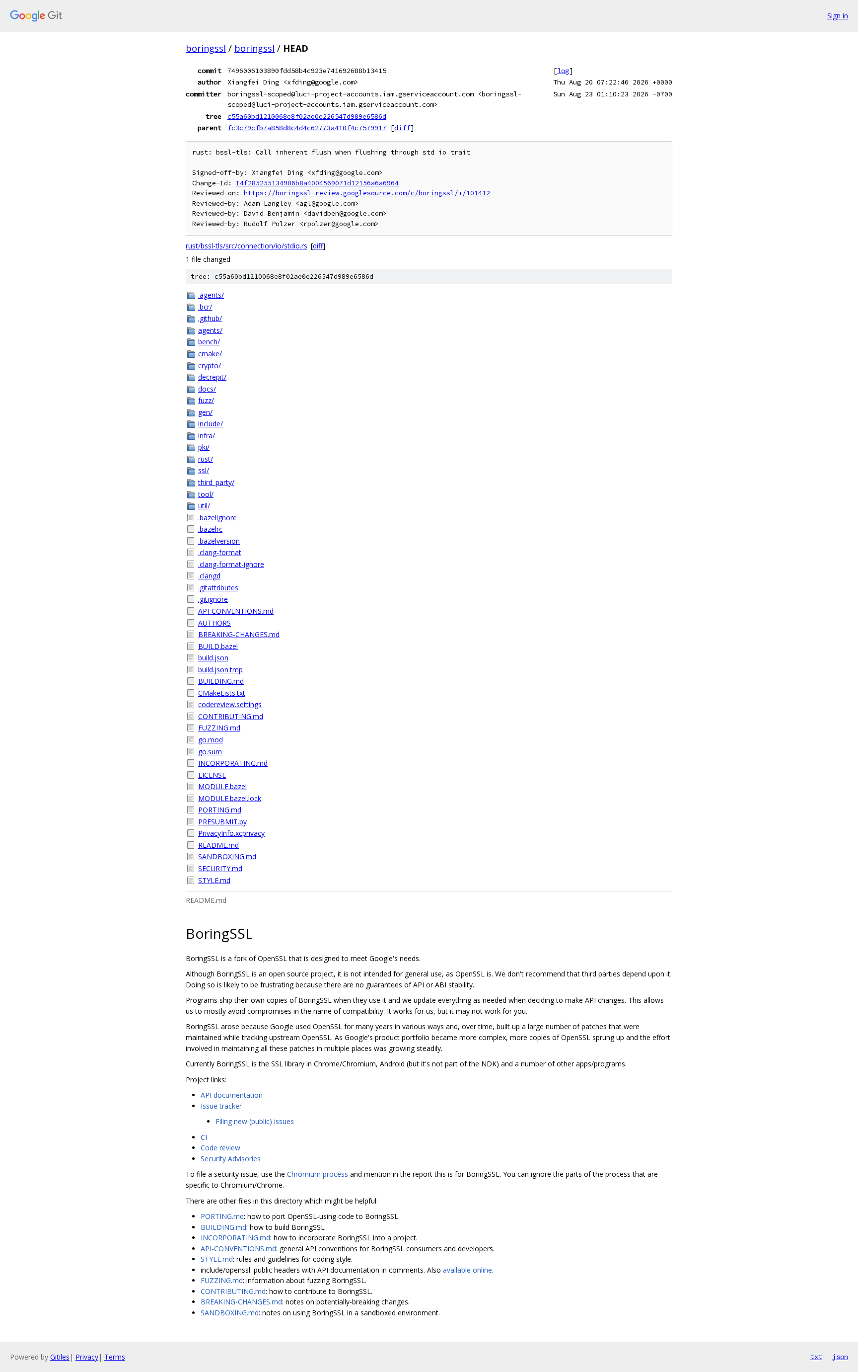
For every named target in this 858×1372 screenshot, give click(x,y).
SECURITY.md (220, 868)
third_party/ (216, 482)
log (563, 70)
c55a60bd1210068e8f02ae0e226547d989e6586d (306, 116)
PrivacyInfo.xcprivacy (231, 833)
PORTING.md (219, 809)
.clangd (209, 575)
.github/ (210, 318)
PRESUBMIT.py (222, 821)
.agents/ (211, 295)
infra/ (206, 435)
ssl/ (203, 470)
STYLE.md (214, 880)
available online (467, 1270)
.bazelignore (217, 517)
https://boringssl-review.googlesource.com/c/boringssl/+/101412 (367, 193)
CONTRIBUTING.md (230, 716)
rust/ (205, 459)
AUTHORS (214, 623)
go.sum (210, 751)
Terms (114, 1357)
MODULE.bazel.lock (229, 798)
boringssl (206, 48)
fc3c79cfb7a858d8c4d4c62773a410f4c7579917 (306, 127)
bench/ (209, 341)
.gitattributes (218, 587)
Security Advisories (231, 1158)
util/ (204, 505)
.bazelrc (210, 529)
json (840, 1356)
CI (204, 1137)
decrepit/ (212, 377)
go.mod (210, 739)
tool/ (206, 494)
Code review (220, 1147)
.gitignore (213, 599)
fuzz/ (206, 400)
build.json (213, 657)
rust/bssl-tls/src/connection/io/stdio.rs (246, 245)
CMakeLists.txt (221, 693)
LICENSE (212, 775)
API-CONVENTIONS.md (236, 611)
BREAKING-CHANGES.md (239, 634)
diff (402, 127)
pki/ (204, 447)
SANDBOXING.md (227, 856)
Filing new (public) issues (254, 1121)
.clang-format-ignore (231, 564)
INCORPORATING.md (233, 763)
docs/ (207, 389)
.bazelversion (219, 541)
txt (816, 1356)
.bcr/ (205, 307)
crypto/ (209, 365)
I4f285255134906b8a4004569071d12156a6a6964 (317, 183)
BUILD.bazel (218, 646)
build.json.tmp (220, 669)
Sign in (837, 15)
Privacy (86, 1357)
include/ (210, 423)
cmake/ (210, 353)
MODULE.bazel (222, 786)
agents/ (210, 330)
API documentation (232, 1095)
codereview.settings (230, 704)
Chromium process (317, 1174)
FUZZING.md (219, 727)
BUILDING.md (221, 681)
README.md (218, 845)
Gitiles (60, 1357)
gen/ (205, 412)
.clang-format (219, 552)
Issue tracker (221, 1106)
